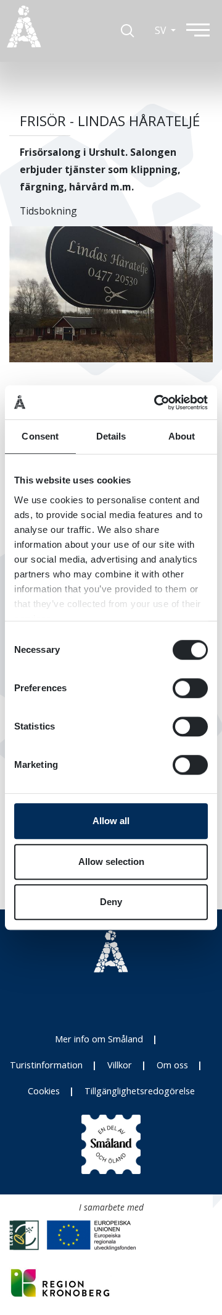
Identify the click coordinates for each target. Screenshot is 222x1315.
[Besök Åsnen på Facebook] (111, 998)
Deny (111, 901)
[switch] (190, 688)
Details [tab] (111, 436)
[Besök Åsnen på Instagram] (84, 998)
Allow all (111, 820)
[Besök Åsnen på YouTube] (138, 998)
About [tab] (181, 436)
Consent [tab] (40, 436)
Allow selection (111, 861)
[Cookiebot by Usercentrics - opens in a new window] (156, 402)
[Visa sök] (127, 30)
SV (161, 30)
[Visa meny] (203, 29)
